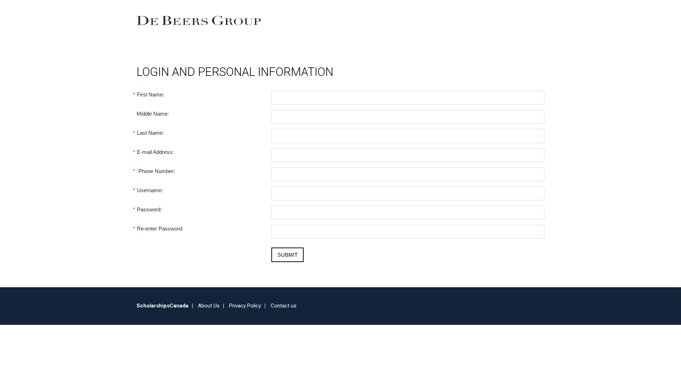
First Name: (150, 94)
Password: (149, 209)
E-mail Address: (155, 152)
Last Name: (150, 133)
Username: (150, 190)
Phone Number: (156, 171)
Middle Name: (153, 114)
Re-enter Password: (160, 229)
